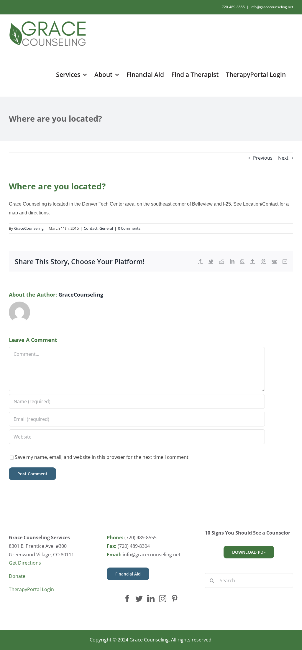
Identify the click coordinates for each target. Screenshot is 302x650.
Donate (17, 576)
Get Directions (25, 563)
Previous (263, 158)
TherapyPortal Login (31, 589)
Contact (91, 228)
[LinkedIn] (151, 598)
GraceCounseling (29, 228)
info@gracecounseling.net (271, 6)
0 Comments (129, 228)
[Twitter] (139, 598)
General (106, 228)
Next (283, 158)
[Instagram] (162, 598)
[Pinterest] (174, 598)
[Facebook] (127, 598)
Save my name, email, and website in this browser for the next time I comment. (102, 457)
